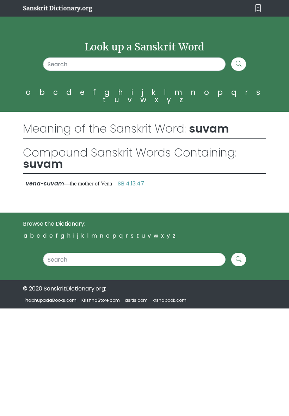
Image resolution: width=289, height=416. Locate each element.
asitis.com (136, 300)
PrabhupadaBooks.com (50, 300)
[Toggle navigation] (258, 8)
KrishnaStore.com (100, 300)
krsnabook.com (169, 300)
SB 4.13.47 (131, 183)
